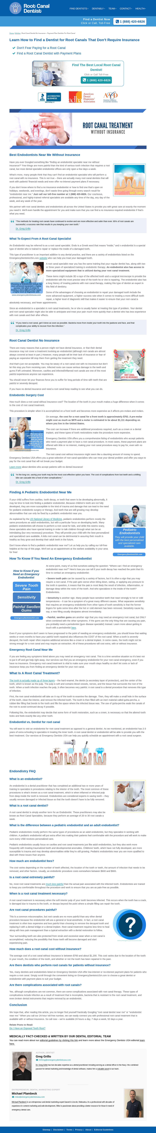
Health (139, 8)
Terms (69, 1130)
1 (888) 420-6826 (132, 21)
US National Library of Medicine (46, 519)
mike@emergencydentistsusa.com (30, 1097)
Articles (17, 33)
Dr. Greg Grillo (23, 228)
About (88, 1130)
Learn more (15, 467)
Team (111, 8)
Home (11, 33)
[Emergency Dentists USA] (29, 11)
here (73, 627)
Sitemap (46, 1130)
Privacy (79, 1130)
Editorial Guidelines (103, 1130)
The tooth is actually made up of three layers (32, 680)
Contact (125, 8)
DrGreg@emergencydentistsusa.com (55, 1060)
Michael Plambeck (19, 1102)
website (43, 258)
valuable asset (103, 1069)
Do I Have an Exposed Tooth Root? (27, 1028)
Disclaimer (58, 1130)
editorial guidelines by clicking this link (59, 1040)
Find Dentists (78, 8)
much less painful (54, 884)
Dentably (98, 8)
